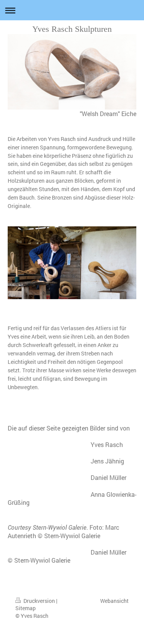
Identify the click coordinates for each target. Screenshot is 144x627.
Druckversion (39, 600)
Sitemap (25, 608)
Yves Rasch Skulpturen (72, 29)
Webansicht (114, 600)
